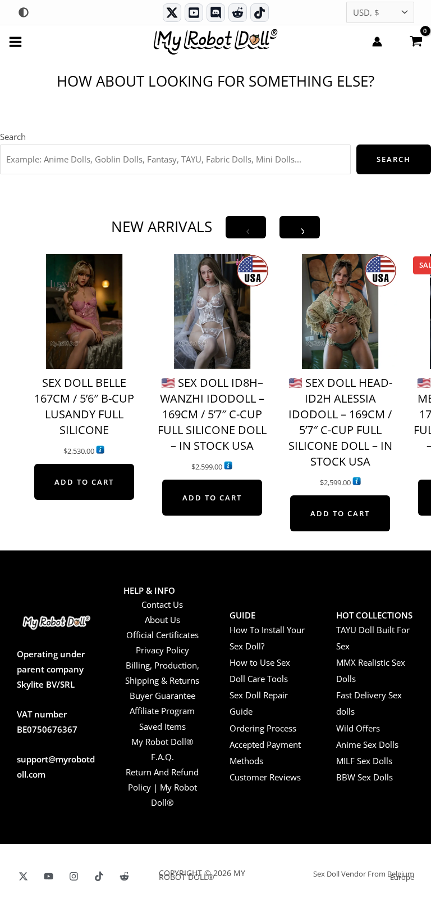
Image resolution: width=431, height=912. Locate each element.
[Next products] (299, 227)
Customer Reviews (265, 777)
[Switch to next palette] (23, 12)
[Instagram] (74, 876)
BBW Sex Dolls (364, 777)
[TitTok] (99, 876)
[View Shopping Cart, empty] (416, 40)
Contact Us (162, 604)
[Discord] (216, 12)
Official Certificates (162, 634)
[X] (23, 876)
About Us (162, 619)
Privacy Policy (162, 650)
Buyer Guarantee (162, 695)
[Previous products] (246, 227)
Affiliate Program (162, 710)
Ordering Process (263, 728)
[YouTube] (48, 876)
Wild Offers (358, 728)
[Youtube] (194, 12)
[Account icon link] (377, 41)
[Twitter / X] (172, 12)
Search (13, 136)
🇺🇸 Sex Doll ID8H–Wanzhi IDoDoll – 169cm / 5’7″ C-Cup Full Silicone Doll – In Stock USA (212, 414)
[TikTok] (259, 12)
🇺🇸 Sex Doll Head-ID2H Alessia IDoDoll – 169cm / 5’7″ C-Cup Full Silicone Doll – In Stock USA (340, 422)
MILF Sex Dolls (364, 760)
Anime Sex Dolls (367, 744)
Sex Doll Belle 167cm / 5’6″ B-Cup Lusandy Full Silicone (84, 406)
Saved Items (162, 726)
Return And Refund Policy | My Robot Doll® (162, 787)
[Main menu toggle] (15, 41)
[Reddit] (237, 12)
